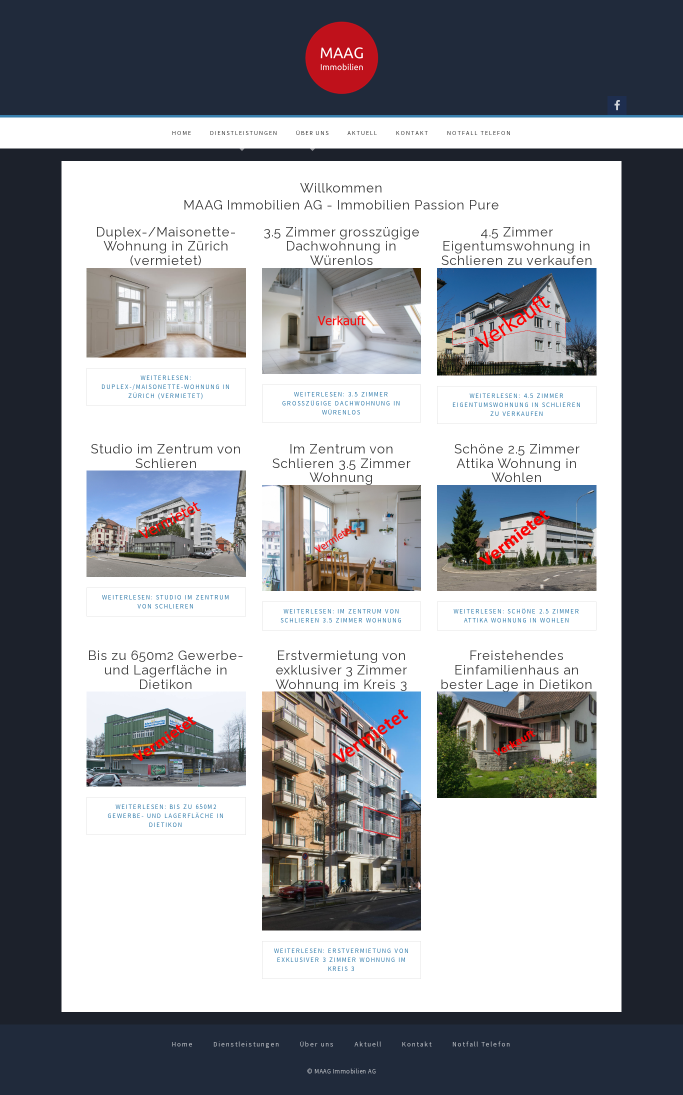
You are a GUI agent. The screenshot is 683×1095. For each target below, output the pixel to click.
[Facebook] (617, 105)
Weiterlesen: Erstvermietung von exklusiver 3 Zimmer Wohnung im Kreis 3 (342, 959)
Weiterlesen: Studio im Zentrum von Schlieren (166, 601)
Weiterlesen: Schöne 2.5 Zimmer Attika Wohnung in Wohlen (517, 615)
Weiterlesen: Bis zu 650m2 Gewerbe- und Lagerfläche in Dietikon (166, 815)
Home (182, 132)
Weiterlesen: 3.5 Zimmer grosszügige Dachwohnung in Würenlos (341, 403)
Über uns (313, 132)
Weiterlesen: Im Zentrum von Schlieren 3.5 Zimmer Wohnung (341, 615)
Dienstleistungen (244, 132)
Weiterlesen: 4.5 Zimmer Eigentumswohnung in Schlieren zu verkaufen (517, 405)
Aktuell (363, 132)
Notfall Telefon (479, 132)
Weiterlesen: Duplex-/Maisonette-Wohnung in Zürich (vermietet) (166, 387)
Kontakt (412, 132)
